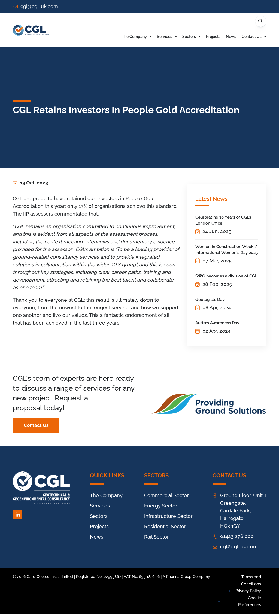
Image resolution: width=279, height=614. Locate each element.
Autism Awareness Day (217, 322)
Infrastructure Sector (168, 516)
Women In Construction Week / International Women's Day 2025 (226, 249)
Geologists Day (210, 299)
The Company (134, 36)
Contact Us (252, 36)
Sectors (189, 36)
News (231, 36)
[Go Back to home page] (31, 30)
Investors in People (119, 198)
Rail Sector (156, 537)
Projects (213, 36)
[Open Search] (260, 21)
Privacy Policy (248, 590)
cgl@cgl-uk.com (39, 6)
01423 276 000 (237, 536)
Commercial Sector (166, 495)
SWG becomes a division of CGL (226, 276)
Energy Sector (160, 506)
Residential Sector (165, 526)
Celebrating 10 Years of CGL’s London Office (223, 220)
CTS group (123, 264)
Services (164, 36)
